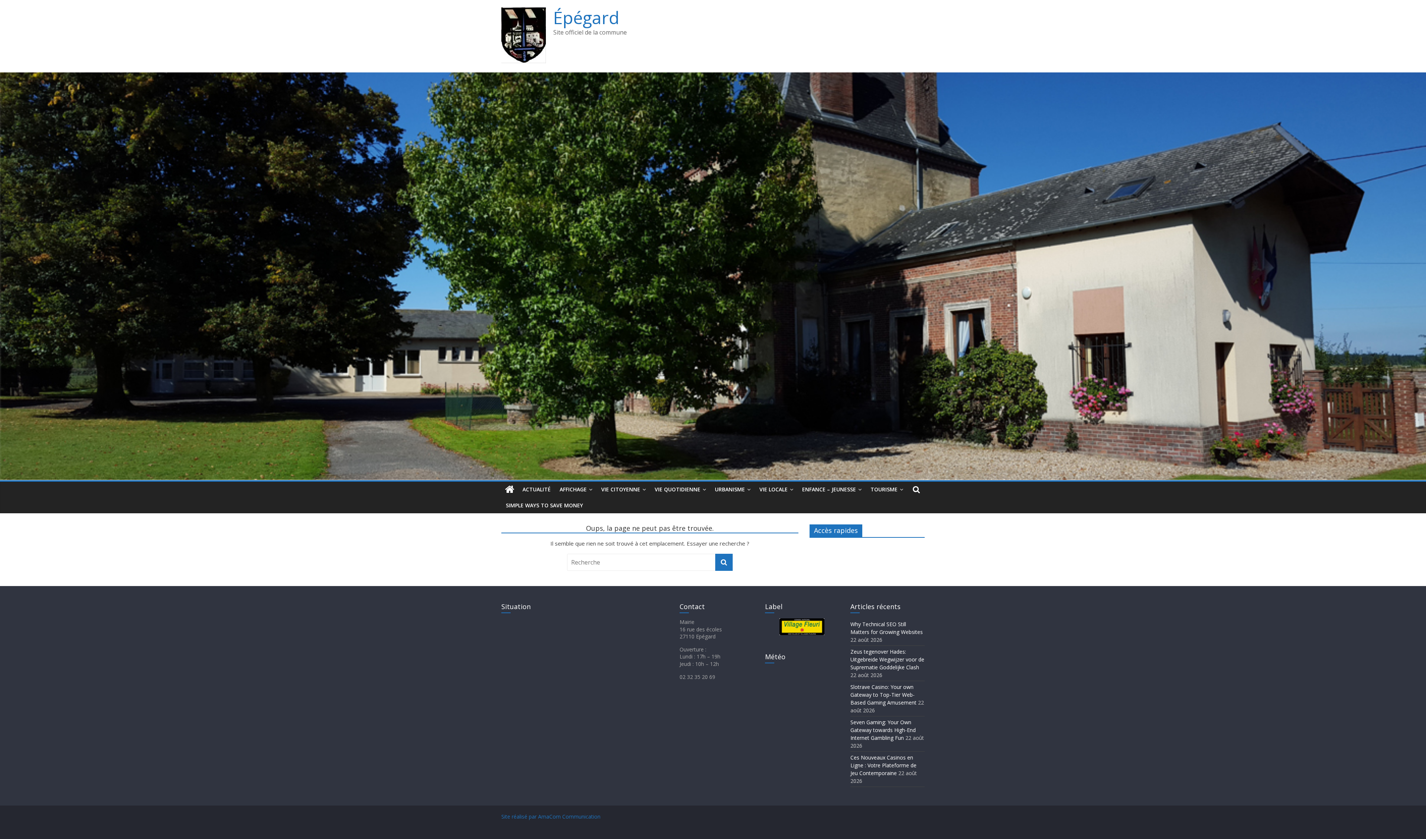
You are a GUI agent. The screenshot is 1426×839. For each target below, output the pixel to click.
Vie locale (773, 489)
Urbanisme (730, 489)
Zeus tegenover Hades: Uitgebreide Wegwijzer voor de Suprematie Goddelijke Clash (887, 659)
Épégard (586, 17)
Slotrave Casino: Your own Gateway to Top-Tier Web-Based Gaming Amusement (883, 694)
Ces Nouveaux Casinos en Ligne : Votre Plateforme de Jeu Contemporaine (883, 765)
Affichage (573, 489)
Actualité (536, 489)
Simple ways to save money (544, 505)
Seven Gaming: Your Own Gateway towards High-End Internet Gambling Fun (883, 730)
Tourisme (884, 489)
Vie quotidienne (677, 489)
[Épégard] (713, 77)
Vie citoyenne (620, 489)
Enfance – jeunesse (829, 489)
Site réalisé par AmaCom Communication (550, 816)
